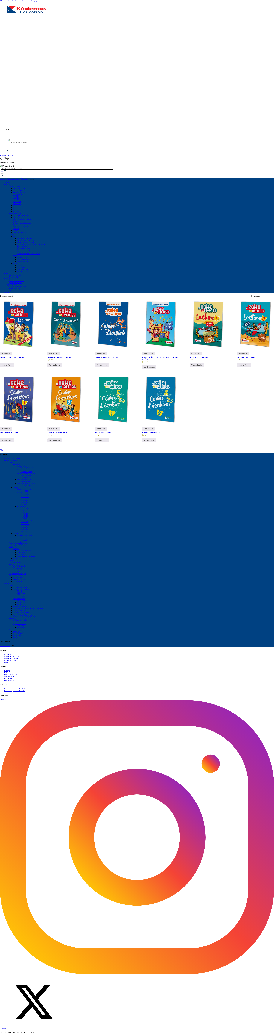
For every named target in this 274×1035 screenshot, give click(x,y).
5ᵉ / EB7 (24, 537)
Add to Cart (6, 353)
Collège (15, 533)
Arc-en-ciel (21, 554)
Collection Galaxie (19, 599)
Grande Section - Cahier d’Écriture (108, 357)
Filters (2, 450)
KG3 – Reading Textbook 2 (247, 357)
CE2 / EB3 (25, 499)
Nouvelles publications (12, 458)
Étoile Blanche (22, 601)
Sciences (11, 560)
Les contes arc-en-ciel (20, 587)
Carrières (7, 662)
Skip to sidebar (17, 1)
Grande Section (26, 472)
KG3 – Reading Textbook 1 (199, 357)
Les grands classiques (20, 614)
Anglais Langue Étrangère (17, 574)
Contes (6, 583)
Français (11, 462)
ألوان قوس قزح (18, 631)
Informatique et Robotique (17, 545)
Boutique (7, 671)
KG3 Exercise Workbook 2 (57, 432)
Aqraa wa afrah (18, 633)
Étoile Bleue (21, 603)
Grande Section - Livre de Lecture (12, 357)
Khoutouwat (17, 635)
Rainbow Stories (18, 622)
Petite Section (26, 475)
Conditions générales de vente (14, 691)
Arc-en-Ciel (21, 466)
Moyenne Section (27, 477)
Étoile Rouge (21, 604)
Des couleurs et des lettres (26, 483)
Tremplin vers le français (25, 520)
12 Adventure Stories (20, 620)
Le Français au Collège (25, 535)
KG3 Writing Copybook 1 (104, 432)
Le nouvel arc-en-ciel (24, 470)
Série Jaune (21, 593)
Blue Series (21, 591)
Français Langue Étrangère (18, 543)
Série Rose (20, 595)
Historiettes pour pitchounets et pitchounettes (28, 608)
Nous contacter (9, 654)
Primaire (16, 487)
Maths (11, 547)
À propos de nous (10, 660)
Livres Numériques (10, 674)
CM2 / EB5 (25, 502)
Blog (6, 673)
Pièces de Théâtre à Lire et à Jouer (24, 616)
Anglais (15, 558)
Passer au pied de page (29, 1)
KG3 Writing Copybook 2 (151, 432)
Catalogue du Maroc (11, 658)
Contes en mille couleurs (21, 589)
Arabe (11, 576)
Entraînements (9, 680)
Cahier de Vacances (15, 562)
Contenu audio (9, 676)
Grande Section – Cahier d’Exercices (60, 357)
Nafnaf (15, 637)
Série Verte (21, 597)
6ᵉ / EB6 (24, 504)
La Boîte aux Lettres (24, 479)
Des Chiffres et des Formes (26, 556)
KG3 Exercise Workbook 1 (9, 432)
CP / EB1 (24, 491)
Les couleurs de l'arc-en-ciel (26, 474)
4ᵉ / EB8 (24, 539)
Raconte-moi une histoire (21, 606)
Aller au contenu (5, 1)
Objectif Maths (22, 552)
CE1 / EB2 (25, 497)
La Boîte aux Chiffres (24, 551)
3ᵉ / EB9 (24, 541)
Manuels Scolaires (10, 460)
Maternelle (16, 464)
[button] (7, 148)
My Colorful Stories (19, 624)
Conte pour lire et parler (21, 612)
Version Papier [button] (7, 365)
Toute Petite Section (28, 468)
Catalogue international (12, 656)
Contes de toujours (19, 610)
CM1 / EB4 (25, 501)
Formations (8, 678)
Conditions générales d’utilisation (15, 689)
